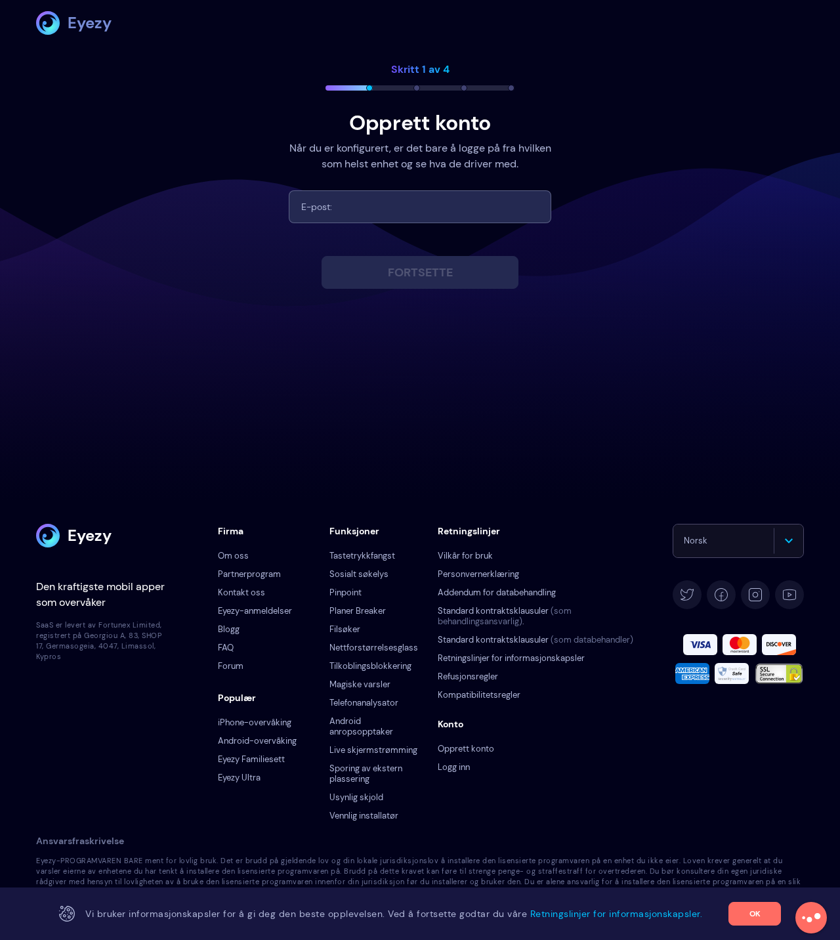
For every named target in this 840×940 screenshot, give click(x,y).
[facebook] (721, 594)
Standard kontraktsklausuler (535, 639)
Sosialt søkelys (358, 574)
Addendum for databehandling (497, 592)
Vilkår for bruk (465, 555)
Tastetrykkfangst (362, 555)
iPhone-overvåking (254, 722)
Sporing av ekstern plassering (365, 773)
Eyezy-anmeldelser (255, 610)
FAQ (226, 647)
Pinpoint (345, 592)
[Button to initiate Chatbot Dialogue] (811, 917)
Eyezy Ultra (239, 777)
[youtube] (789, 594)
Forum (230, 666)
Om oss (233, 555)
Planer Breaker (357, 610)
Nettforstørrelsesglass (373, 647)
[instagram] (755, 594)
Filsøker (344, 629)
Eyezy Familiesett (251, 759)
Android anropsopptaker (361, 726)
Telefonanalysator (363, 702)
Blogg (229, 629)
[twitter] (687, 594)
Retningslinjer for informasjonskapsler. (616, 914)
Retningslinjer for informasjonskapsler (511, 658)
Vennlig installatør (363, 815)
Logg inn (454, 767)
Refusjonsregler (468, 676)
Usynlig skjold (356, 797)
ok (755, 913)
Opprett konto (466, 748)
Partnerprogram (249, 574)
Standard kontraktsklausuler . (505, 616)
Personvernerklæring (478, 574)
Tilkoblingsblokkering (370, 666)
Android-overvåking (257, 740)
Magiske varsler (359, 684)
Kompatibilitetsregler (479, 694)
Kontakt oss (241, 592)
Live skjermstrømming (373, 750)
